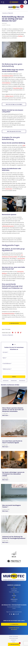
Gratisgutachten (15, 323)
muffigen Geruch (9, 96)
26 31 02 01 (14, 595)
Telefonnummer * (7, 369)
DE (3, 2)
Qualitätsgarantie (5, 380)
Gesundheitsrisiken (18, 88)
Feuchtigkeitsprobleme (7, 75)
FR (1, 2)
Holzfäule (20, 36)
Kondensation (8, 188)
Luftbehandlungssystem (8, 226)
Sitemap (13, 641)
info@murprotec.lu (14, 599)
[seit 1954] (14, 8)
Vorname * (5, 352)
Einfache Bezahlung (22, 380)
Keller (24, 145)
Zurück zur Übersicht (7, 13)
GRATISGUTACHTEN (15, 644)
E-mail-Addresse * (7, 363)
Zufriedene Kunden (14, 380)
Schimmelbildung (6, 82)
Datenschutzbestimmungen (13, 638)
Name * (4, 358)
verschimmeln (21, 258)
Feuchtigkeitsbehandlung (8, 313)
